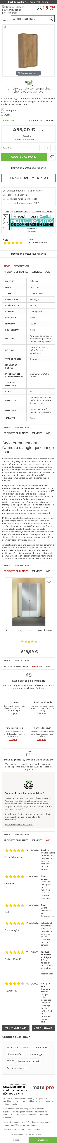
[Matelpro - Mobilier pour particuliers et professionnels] (14, 9)
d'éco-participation (34, 139)
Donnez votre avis (38, 242)
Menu (5, 20)
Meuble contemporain (29, 1061)
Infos (6, 266)
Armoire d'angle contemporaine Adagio (29, 630)
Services (36, 272)
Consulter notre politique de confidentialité (21, 1129)
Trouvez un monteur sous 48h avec (28, 167)
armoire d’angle (9, 461)
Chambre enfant (15, 1054)
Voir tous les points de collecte (19, 824)
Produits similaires (15, 272)
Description (21, 266)
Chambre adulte (40, 1047)
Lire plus (13, 713)
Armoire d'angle (34, 1054)
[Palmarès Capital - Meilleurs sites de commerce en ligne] (28, 220)
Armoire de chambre (17, 1068)
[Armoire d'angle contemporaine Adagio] (29, 602)
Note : (6, 239)
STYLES (10, 1061)
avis (31, 239)
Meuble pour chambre (18, 1047)
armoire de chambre (39, 518)
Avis (47, 272)
